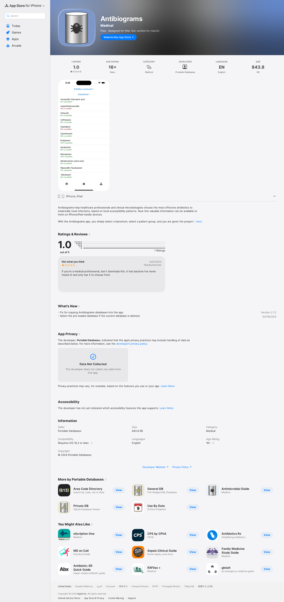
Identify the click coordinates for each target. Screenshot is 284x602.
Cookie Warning (116, 598)
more (199, 221)
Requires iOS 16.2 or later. (73, 442)
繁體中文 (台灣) (205, 586)
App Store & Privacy (94, 598)
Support (132, 598)
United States (64, 586)
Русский (110, 586)
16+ (208, 442)
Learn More (168, 386)
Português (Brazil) (171, 586)
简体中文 (123, 586)
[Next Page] (280, 552)
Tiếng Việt (189, 586)
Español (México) (84, 586)
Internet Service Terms (69, 598)
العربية (99, 586)
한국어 (155, 586)
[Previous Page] (54, 552)
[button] (25, 26)
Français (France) (140, 586)
